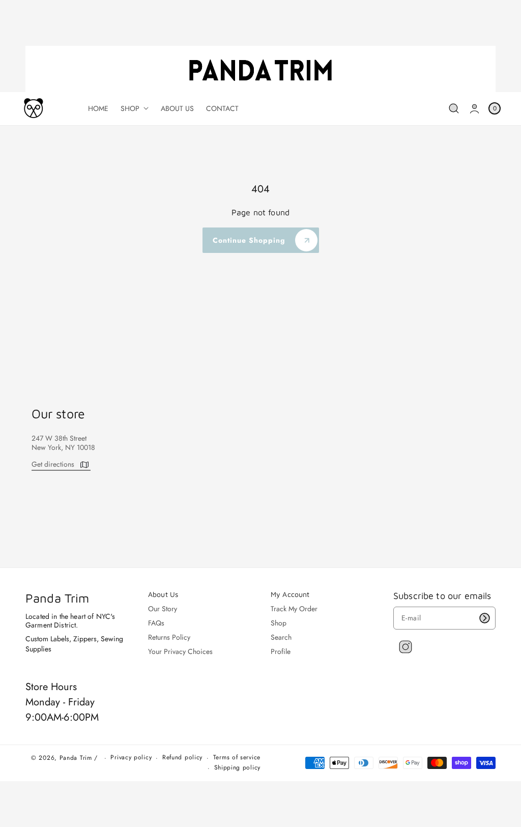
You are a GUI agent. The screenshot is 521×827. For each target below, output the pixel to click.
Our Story (162, 609)
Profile (281, 651)
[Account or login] (474, 108)
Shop (278, 623)
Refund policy (182, 758)
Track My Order (294, 609)
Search (281, 637)
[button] (454, 108)
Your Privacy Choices (180, 651)
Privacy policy (131, 758)
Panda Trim (76, 757)
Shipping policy (237, 768)
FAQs (156, 623)
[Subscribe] (484, 618)
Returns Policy (169, 637)
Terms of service (236, 758)
